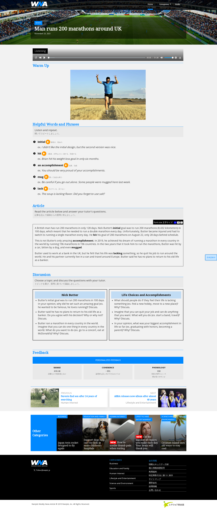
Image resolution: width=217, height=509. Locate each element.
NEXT (153, 392)
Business (114, 463)
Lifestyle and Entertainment (123, 478)
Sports (113, 488)
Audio (177, 4)
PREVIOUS (66, 392)
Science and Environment (121, 483)
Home (150, 4)
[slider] (96, 57)
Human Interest (117, 473)
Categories (164, 4)
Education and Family (119, 468)
